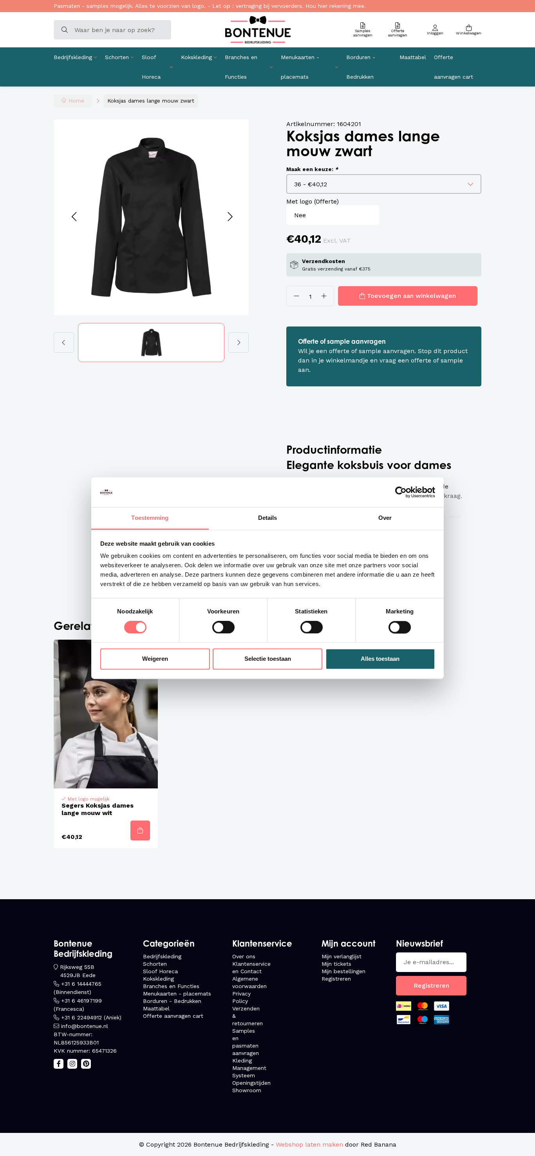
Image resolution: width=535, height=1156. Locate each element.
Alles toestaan (380, 659)
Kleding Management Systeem (249, 1067)
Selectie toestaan (267, 659)
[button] (73, 217)
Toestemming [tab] (149, 518)
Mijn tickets (336, 964)
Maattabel (412, 57)
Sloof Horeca (151, 67)
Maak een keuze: (312, 169)
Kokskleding (196, 57)
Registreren (336, 979)
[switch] (223, 627)
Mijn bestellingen (343, 971)
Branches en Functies (241, 67)
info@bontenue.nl (84, 1026)
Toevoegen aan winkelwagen (411, 295)
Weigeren (155, 659)
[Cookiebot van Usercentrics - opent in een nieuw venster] (401, 492)
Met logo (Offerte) (312, 201)
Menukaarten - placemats (300, 67)
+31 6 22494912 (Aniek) (91, 1017)
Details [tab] (267, 518)
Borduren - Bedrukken (360, 67)
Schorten (117, 57)
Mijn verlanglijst (341, 956)
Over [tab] (385, 518)
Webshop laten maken (309, 1144)
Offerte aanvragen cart (453, 67)
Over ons (243, 956)
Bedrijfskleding (73, 57)
